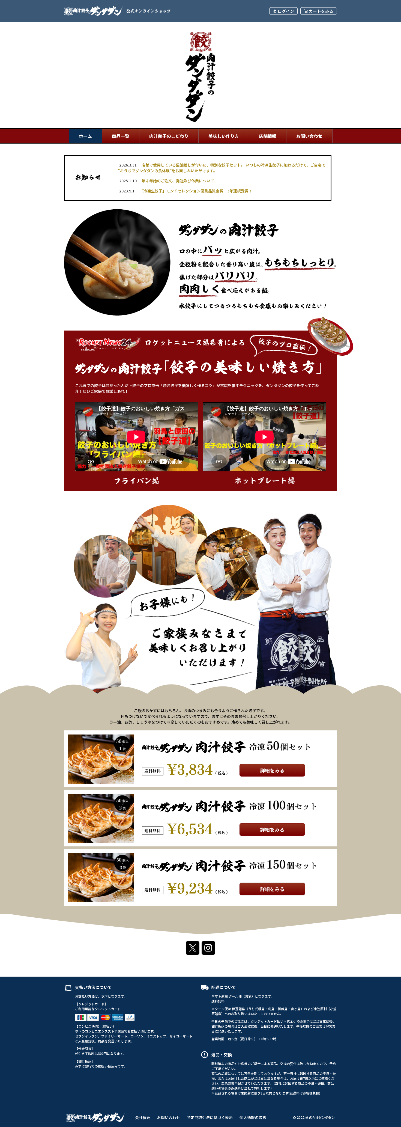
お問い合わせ (309, 136)
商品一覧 (120, 136)
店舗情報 (267, 136)
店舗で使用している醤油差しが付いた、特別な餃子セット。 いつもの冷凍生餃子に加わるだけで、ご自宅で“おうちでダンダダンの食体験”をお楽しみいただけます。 (221, 167)
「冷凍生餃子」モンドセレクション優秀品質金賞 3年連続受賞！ (185, 191)
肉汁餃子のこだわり (168, 136)
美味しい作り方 (223, 136)
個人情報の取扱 (253, 1117)
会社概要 (142, 1117)
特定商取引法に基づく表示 (210, 1117)
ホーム (85, 136)
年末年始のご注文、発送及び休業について (166, 180)
